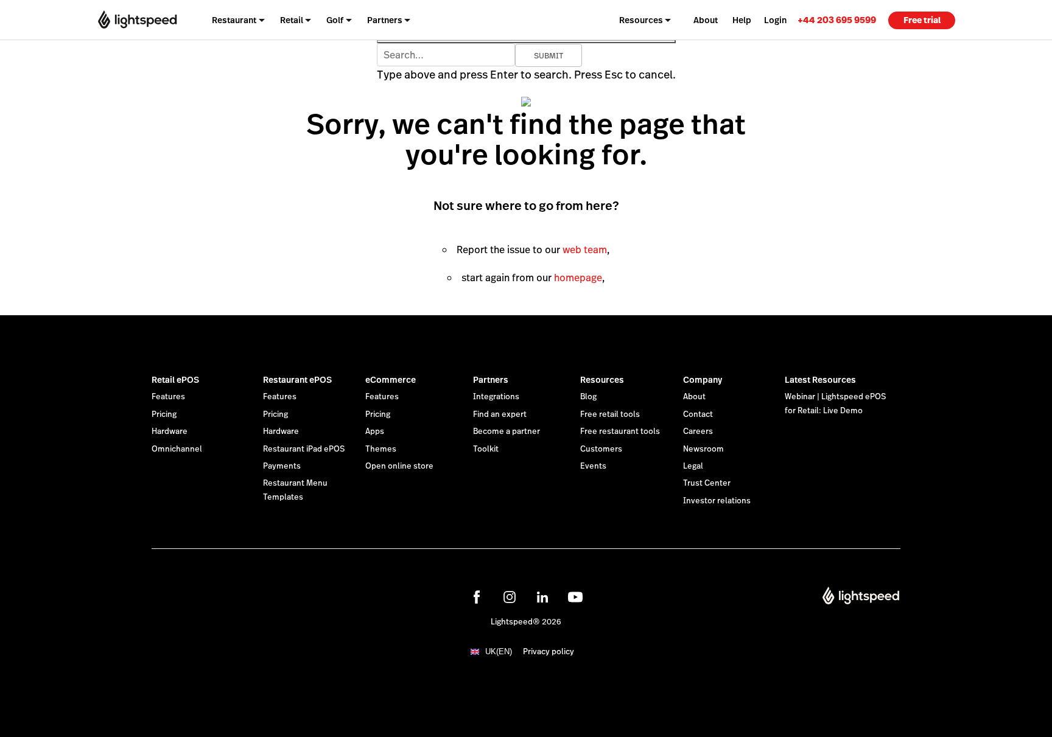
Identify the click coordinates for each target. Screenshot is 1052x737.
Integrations (496, 396)
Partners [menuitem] (384, 20)
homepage (578, 278)
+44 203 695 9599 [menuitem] (837, 19)
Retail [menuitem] (291, 20)
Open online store (399, 466)
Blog (588, 396)
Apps (374, 431)
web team (585, 250)
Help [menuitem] (741, 20)
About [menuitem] (705, 20)
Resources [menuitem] (641, 20)
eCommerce (390, 380)
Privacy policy (548, 651)
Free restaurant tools (620, 431)
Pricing (164, 414)
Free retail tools (610, 414)
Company (702, 380)
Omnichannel (177, 449)
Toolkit (486, 449)
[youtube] (575, 597)
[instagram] (509, 597)
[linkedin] (542, 597)
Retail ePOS (175, 380)
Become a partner (506, 431)
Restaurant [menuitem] (234, 20)
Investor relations (717, 500)
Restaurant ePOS (297, 380)
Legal (693, 466)
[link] (837, 20)
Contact (698, 414)
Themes (380, 449)
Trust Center (707, 483)
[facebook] (476, 597)
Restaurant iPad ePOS (304, 449)
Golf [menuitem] (334, 20)
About (694, 396)
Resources (602, 380)
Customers (601, 449)
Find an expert (500, 414)
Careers (698, 431)
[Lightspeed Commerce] (137, 19)
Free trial (922, 20)
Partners (490, 380)
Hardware (170, 431)
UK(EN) (498, 651)
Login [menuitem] (775, 20)
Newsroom (703, 449)
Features (168, 396)
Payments (282, 466)
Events (593, 466)
